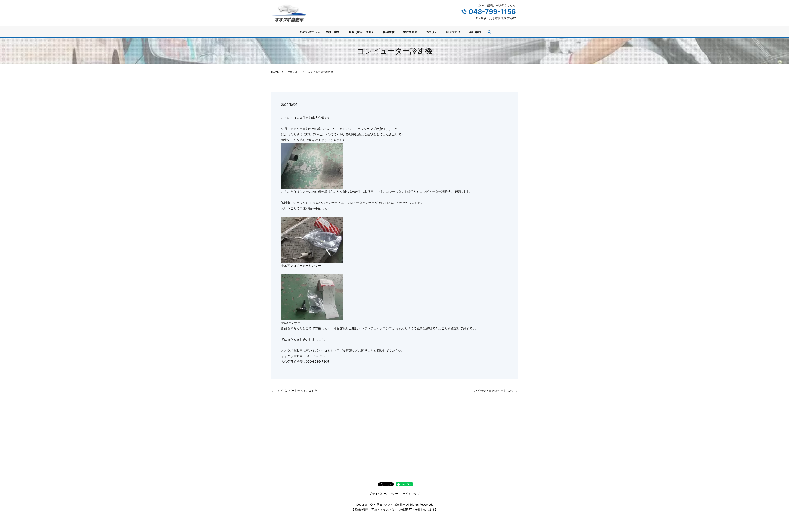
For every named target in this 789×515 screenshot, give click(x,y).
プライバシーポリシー (383, 493)
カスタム (432, 32)
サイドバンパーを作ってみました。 (297, 390)
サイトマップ (411, 493)
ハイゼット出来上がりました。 (494, 390)
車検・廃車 (332, 32)
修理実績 (388, 32)
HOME (275, 71)
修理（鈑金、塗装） (361, 32)
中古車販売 (410, 32)
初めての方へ (308, 32)
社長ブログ (453, 32)
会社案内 (475, 32)
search (489, 32)
